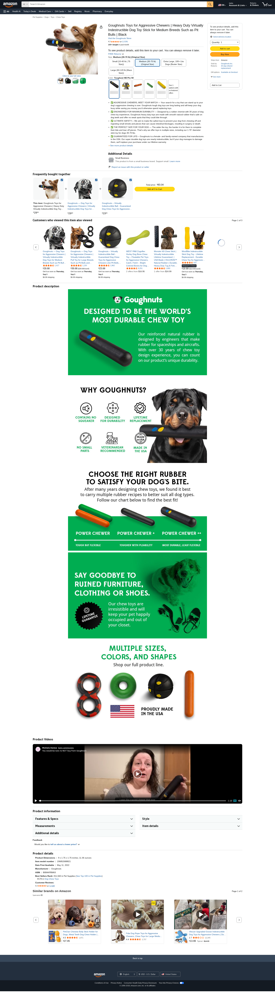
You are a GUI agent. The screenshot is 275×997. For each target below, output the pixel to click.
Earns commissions (66, 748)
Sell (69, 11)
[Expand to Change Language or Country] (225, 5)
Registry (78, 11)
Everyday (109, 11)
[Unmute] (239, 800)
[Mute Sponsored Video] (97, 926)
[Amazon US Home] (99, 975)
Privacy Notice (116, 983)
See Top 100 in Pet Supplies (89, 876)
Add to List (216, 85)
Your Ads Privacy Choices (169, 983)
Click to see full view (72, 76)
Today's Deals (29, 11)
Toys (52, 17)
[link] (83, 189)
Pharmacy (97, 11)
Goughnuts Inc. (227, 64)
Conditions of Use (102, 983)
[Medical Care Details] (52, 11)
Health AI (16, 11)
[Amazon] (10, 4)
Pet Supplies (38, 17)
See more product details (121, 145)
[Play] (35, 800)
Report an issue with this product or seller (130, 167)
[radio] (60, 81)
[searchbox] (118, 4)
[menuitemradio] (234, 801)
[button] (6, 11)
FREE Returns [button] (115, 54)
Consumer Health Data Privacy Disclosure (140, 983)
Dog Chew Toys (52, 879)
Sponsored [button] (37, 895)
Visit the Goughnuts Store (119, 38)
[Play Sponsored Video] (137, 914)
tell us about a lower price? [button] (64, 844)
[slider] (132, 800)
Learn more (175, 161)
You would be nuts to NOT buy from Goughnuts (64, 750)
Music (87, 11)
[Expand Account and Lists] (246, 5)
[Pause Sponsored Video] (97, 920)
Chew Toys (60, 17)
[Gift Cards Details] (65, 11)
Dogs (47, 17)
